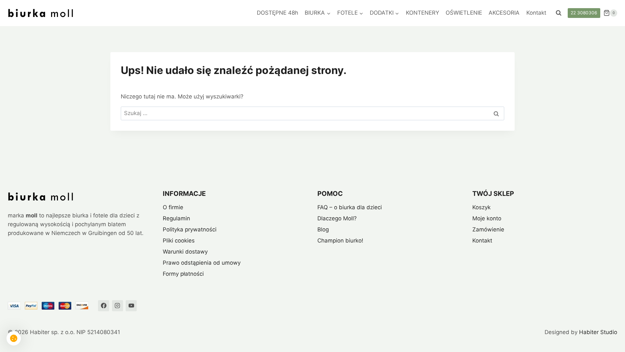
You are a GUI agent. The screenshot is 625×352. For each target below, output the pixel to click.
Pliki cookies (179, 240)
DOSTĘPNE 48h (277, 12)
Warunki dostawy (185, 251)
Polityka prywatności (189, 229)
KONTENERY (422, 12)
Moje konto (486, 218)
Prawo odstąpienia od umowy (202, 262)
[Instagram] (117, 305)
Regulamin (176, 218)
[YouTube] (131, 305)
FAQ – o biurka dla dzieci (349, 207)
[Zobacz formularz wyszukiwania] (558, 13)
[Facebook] (103, 305)
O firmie (173, 207)
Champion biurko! (340, 240)
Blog (323, 229)
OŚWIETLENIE (464, 12)
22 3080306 (584, 12)
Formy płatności (183, 274)
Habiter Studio (598, 332)
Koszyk (481, 207)
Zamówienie (488, 229)
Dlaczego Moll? (337, 218)
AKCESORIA (504, 12)
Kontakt (536, 12)
